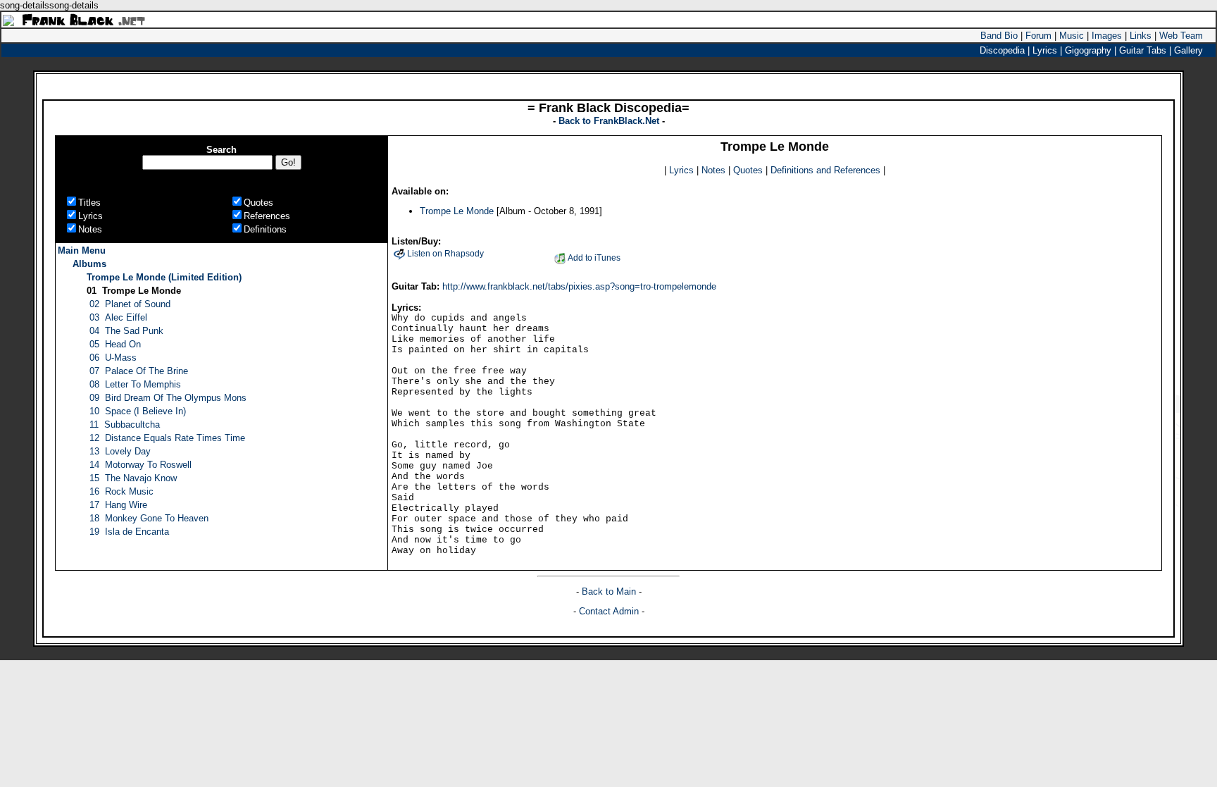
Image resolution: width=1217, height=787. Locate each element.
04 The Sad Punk (126, 331)
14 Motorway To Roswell (140, 464)
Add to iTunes (594, 258)
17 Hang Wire (118, 505)
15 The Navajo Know (133, 478)
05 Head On (115, 344)
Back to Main (610, 591)
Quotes (748, 170)
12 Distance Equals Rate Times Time (167, 438)
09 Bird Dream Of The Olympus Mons (167, 397)
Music (1071, 35)
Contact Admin (609, 611)
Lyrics (681, 170)
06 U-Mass (113, 357)
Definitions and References (825, 170)
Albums (89, 264)
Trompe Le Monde (457, 211)
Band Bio (999, 35)
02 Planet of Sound (129, 304)
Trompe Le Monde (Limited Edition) (164, 277)
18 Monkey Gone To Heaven (148, 518)
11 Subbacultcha (124, 424)
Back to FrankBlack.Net (610, 121)
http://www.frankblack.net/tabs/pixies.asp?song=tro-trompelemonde (579, 286)
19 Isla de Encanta (129, 531)
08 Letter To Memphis (135, 384)
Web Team (1181, 35)
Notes (713, 170)
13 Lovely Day (120, 451)
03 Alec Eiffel (118, 317)
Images (1107, 35)
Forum (1038, 35)
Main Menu (82, 250)
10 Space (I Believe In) (137, 411)
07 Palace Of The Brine (138, 371)
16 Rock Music (121, 491)
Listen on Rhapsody (445, 254)
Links (1141, 35)
